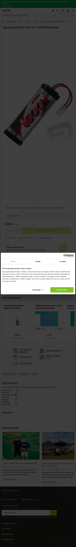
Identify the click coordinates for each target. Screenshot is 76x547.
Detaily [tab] (38, 261)
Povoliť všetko (62, 290)
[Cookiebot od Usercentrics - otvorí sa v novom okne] (65, 255)
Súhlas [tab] (13, 261)
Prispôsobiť (36, 290)
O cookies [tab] (62, 261)
